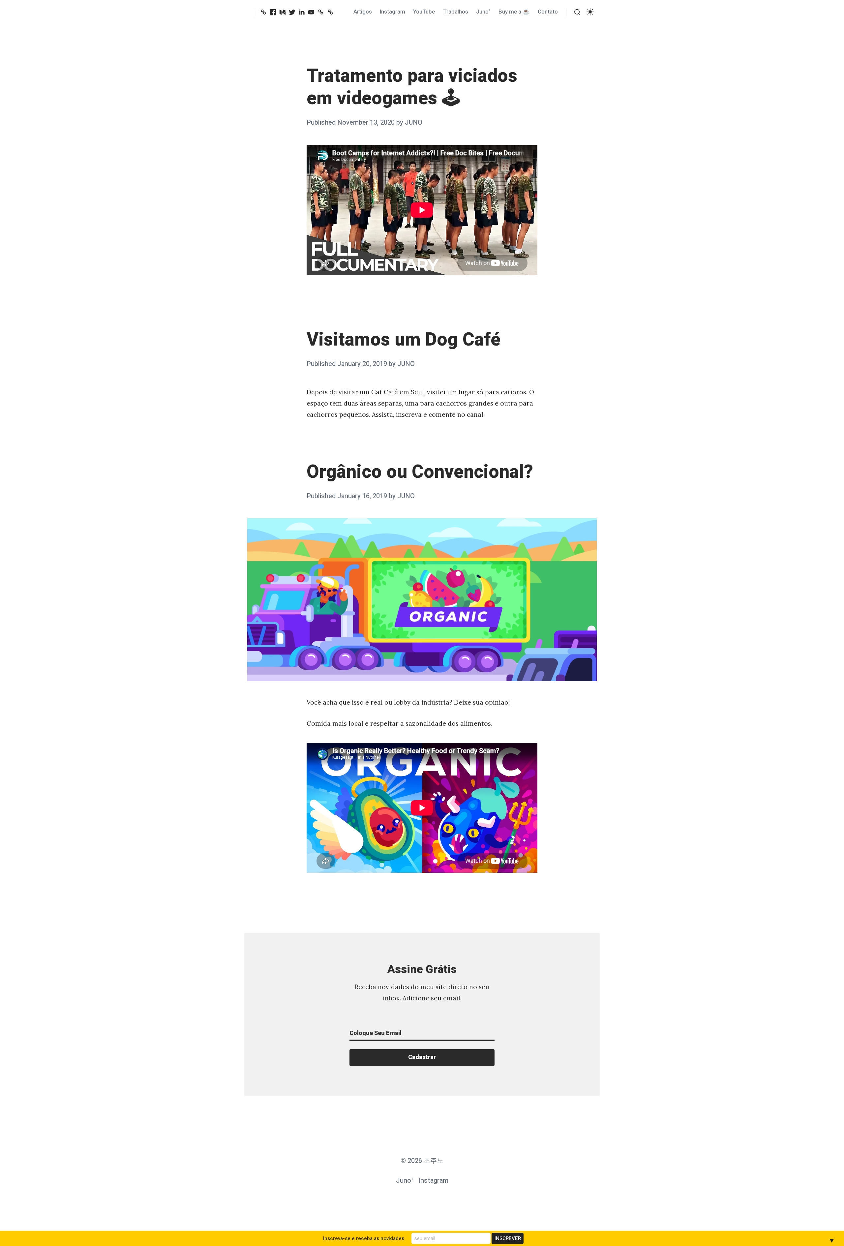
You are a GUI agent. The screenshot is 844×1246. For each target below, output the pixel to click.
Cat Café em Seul (397, 392)
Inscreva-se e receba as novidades (363, 1238)
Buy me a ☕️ (513, 12)
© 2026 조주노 (422, 1161)
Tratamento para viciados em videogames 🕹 (412, 87)
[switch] (590, 12)
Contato (548, 12)
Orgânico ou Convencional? (420, 472)
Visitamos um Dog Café (403, 339)
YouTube (424, 12)
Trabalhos (455, 12)
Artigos (362, 12)
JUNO (413, 122)
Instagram (392, 12)
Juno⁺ (483, 12)
